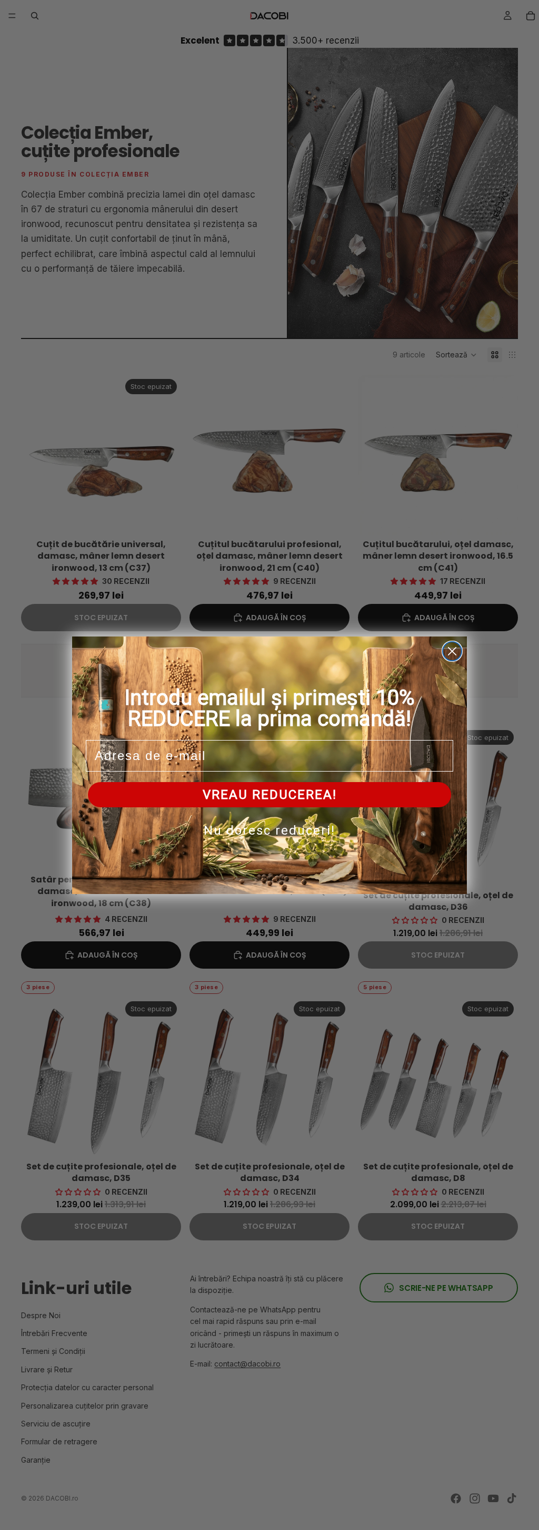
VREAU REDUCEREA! (270, 794)
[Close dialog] (452, 651)
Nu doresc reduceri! (269, 830)
